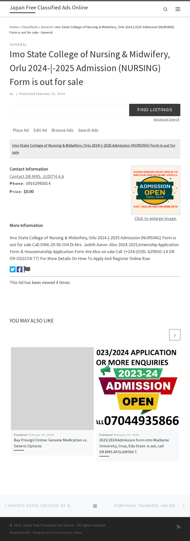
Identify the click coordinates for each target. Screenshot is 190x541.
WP (28, 532)
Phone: (17, 183)
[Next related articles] (174, 334)
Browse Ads (62, 130)
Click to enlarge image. (156, 218)
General (46, 27)
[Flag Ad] (27, 269)
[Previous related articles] (162, 334)
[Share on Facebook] (20, 269)
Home (14, 27)
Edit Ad (40, 130)
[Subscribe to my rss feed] (178, 527)
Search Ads (88, 130)
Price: (16, 192)
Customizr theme (70, 532)
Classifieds (30, 27)
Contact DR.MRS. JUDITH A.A (37, 176)
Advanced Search (166, 119)
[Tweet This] (13, 269)
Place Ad (21, 130)
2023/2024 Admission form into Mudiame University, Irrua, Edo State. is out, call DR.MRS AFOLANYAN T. (134, 445)
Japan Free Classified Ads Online (48, 525)
